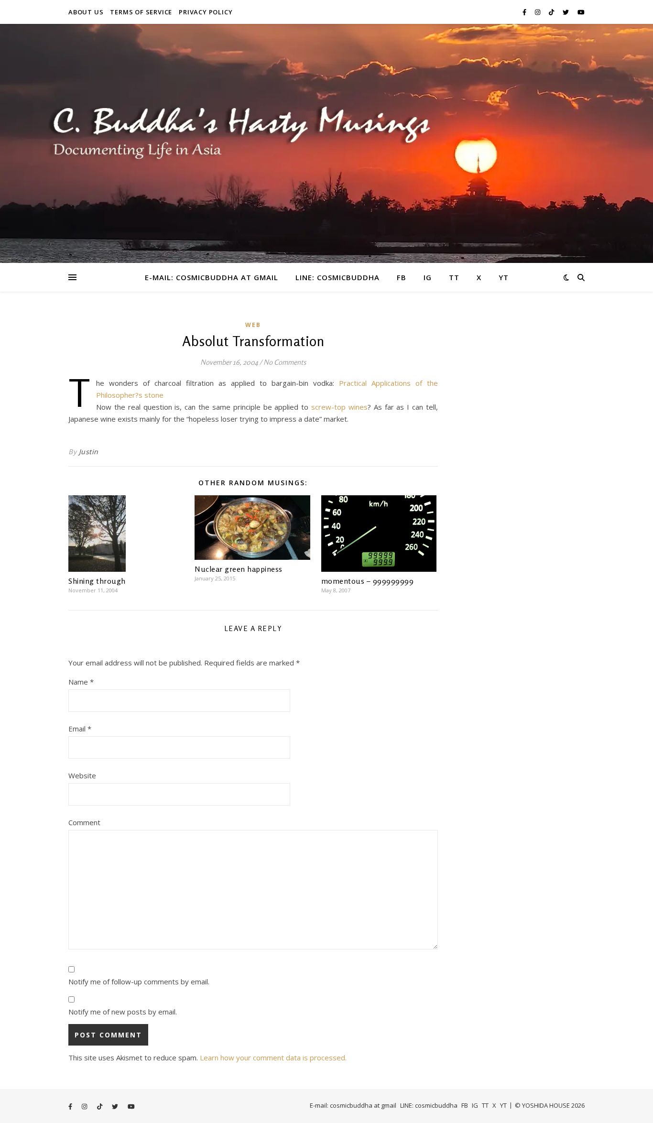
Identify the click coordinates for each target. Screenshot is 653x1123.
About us (85, 12)
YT (504, 277)
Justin (88, 451)
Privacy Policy (205, 12)
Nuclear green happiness (239, 569)
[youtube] (581, 12)
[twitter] (566, 12)
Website (82, 775)
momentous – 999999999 (367, 581)
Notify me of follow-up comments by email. (138, 981)
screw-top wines (339, 407)
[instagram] (538, 12)
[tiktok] (552, 12)
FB (401, 277)
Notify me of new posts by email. (122, 1011)
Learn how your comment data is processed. (273, 1057)
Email (79, 728)
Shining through (97, 581)
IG (428, 277)
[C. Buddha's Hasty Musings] (326, 143)
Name (81, 682)
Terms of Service (141, 12)
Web (253, 325)
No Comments (284, 362)
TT (454, 277)
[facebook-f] (525, 12)
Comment (84, 822)
